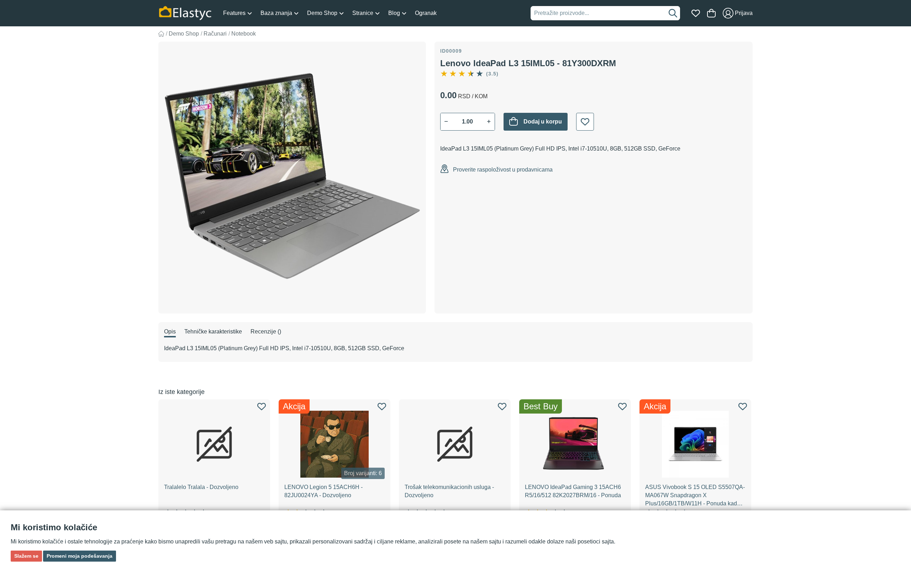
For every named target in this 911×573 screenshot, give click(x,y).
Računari (215, 34)
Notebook (243, 34)
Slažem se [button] (26, 556)
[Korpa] (711, 13)
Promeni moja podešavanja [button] (79, 556)
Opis (170, 331)
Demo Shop (184, 34)
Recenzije (266, 331)
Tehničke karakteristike (213, 331)
